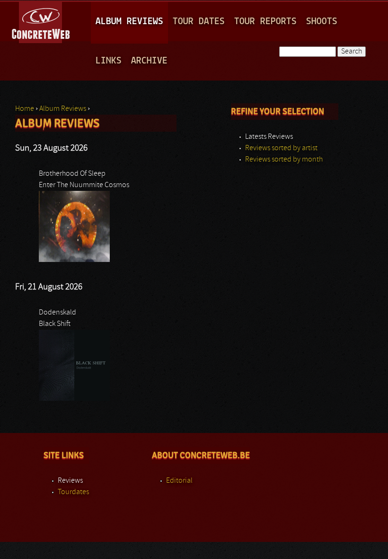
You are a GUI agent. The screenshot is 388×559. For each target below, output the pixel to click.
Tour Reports (265, 22)
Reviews (70, 481)
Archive (149, 61)
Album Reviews (129, 22)
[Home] (41, 21)
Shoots (321, 22)
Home (24, 109)
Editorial (179, 481)
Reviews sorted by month (284, 159)
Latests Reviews (269, 137)
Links (109, 61)
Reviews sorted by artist (281, 148)
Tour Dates (199, 22)
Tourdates (73, 492)
